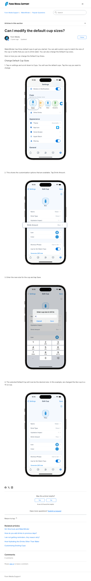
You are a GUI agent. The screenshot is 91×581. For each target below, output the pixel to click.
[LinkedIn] (12, 488)
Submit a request (54, 511)
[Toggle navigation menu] (82, 4)
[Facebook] (6, 488)
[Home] (17, 4)
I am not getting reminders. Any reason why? (22, 537)
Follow (82, 37)
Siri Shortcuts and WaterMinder (17, 529)
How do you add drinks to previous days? (21, 533)
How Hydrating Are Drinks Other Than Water (22, 541)
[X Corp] (9, 488)
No (51, 500)
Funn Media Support (12, 12)
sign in (12, 564)
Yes (40, 500)
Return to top (10, 518)
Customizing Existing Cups (15, 546)
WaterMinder (25, 12)
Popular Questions (38, 12)
